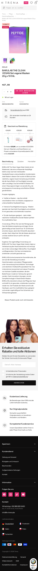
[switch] (33, 568)
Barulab (4, 67)
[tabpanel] (19, 230)
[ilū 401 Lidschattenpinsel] (8, 139)
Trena (3, 14)
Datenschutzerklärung (20, 377)
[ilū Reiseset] (19, 139)
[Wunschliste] (31, 2)
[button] (2, 2)
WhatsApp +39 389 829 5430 (13, 506)
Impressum (24, 565)
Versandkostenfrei (16, 110)
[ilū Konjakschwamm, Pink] (30, 139)
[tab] (7, 161)
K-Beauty (6, 24)
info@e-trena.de (8, 512)
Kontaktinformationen (9, 565)
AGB (17, 561)
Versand (23, 557)
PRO (26, 3)
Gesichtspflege (20, 14)
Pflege (11, 14)
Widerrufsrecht (7, 561)
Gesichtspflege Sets (8, 16)
